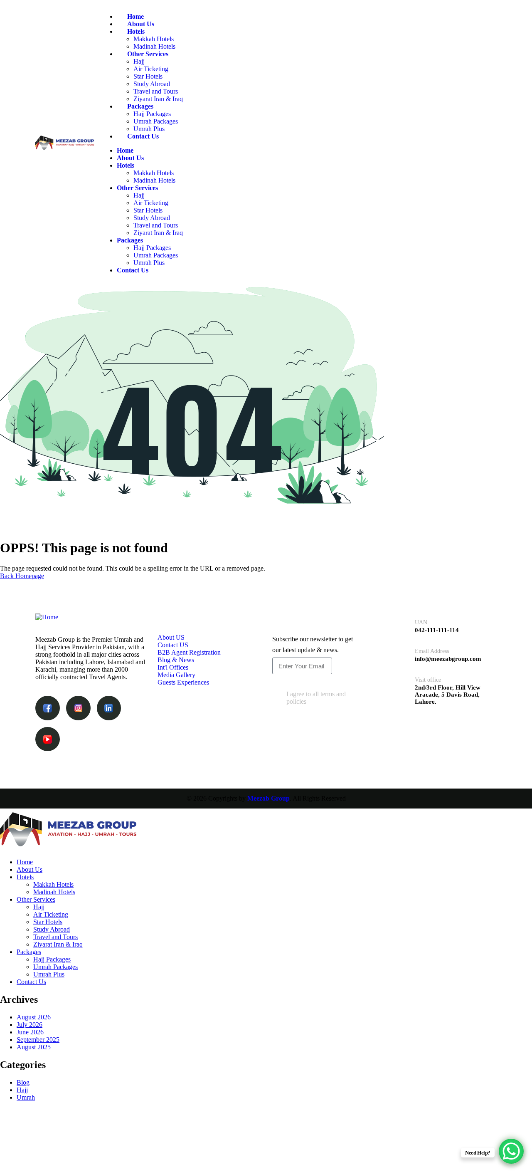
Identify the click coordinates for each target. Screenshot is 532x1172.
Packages (140, 106)
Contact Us (143, 136)
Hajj (139, 61)
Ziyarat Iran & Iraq (158, 98)
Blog (23, 1082)
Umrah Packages (155, 121)
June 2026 (30, 1032)
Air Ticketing (150, 68)
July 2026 (29, 1024)
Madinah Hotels (154, 46)
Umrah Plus (149, 128)
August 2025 (34, 1047)
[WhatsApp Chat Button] (511, 1151)
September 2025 (38, 1039)
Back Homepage (22, 575)
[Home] (64, 149)
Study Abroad (151, 83)
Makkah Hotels (153, 38)
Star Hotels (148, 76)
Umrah (26, 1097)
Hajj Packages (152, 113)
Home (135, 16)
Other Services (147, 53)
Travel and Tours (155, 91)
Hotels (136, 31)
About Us (140, 23)
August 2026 (34, 1017)
